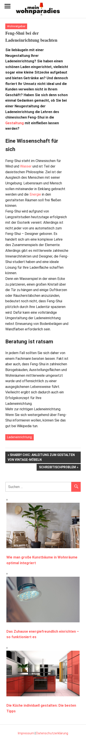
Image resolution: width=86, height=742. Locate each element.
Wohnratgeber (16, 26)
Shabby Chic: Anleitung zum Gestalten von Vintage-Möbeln (41, 457)
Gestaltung (14, 123)
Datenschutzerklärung (52, 733)
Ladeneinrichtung (19, 437)
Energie (35, 194)
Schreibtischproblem (57, 468)
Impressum (26, 733)
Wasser (26, 166)
